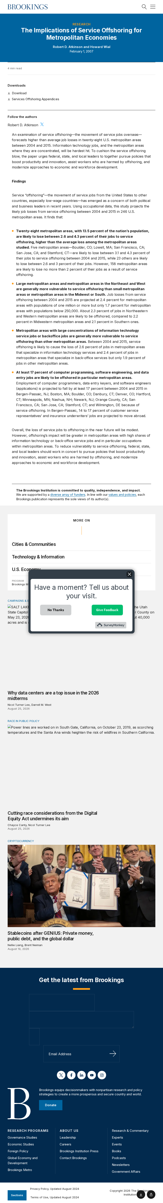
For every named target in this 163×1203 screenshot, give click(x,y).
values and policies (122, 495)
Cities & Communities (34, 544)
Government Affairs (126, 1172)
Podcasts (119, 1158)
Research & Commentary (130, 1131)
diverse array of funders (67, 495)
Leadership (68, 1137)
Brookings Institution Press (79, 1151)
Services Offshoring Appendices (35, 99)
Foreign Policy (18, 1151)
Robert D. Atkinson (68, 47)
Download (19, 93)
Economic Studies (21, 1144)
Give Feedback (107, 610)
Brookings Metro (23, 584)
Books (116, 1151)
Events (117, 1144)
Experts (117, 1137)
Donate (50, 1105)
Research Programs (28, 1131)
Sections (17, 1195)
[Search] (144, 6)
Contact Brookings (73, 1158)
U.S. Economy (26, 569)
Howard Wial (100, 47)
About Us (69, 1131)
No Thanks (56, 610)
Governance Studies (22, 1137)
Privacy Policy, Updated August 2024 (54, 1188)
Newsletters (121, 1165)
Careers (65, 1144)
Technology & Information (38, 556)
